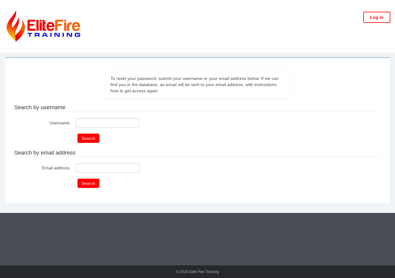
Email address (56, 167)
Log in (377, 17)
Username (59, 122)
